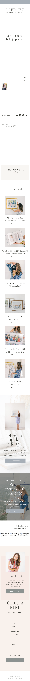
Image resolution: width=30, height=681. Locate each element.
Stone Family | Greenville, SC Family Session (15, 171)
